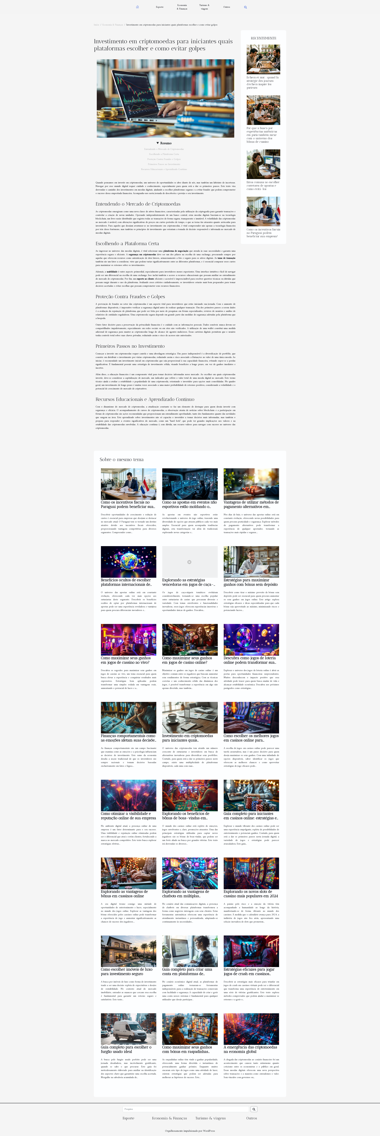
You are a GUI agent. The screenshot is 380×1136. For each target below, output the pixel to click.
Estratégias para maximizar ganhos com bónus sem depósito (251, 582)
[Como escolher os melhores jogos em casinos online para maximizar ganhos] (251, 718)
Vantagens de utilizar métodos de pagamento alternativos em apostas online (251, 506)
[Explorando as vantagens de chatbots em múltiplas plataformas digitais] (190, 873)
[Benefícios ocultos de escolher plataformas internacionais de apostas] (128, 562)
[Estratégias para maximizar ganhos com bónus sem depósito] (251, 562)
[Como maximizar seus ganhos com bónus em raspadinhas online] (190, 1029)
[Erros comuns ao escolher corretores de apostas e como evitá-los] (263, 164)
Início (96, 25)
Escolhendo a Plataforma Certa (164, 154)
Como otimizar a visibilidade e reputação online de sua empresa (128, 815)
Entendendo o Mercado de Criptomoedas (164, 149)
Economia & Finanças (182, 7)
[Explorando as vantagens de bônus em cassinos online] (128, 873)
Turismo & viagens (204, 7)
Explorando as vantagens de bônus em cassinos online (124, 893)
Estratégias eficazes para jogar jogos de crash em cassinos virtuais (249, 973)
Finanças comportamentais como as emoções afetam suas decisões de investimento (128, 740)
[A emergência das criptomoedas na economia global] (251, 1029)
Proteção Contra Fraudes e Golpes (164, 159)
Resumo (166, 143)
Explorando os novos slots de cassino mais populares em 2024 (251, 893)
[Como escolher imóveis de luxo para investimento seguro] (128, 951)
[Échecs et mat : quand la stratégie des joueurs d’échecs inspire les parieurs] (263, 59)
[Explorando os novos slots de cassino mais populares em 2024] (251, 873)
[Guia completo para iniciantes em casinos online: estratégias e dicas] (251, 795)
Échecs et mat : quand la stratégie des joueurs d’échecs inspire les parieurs (263, 82)
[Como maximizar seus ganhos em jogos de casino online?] (190, 640)
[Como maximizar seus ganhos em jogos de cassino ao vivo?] (128, 640)
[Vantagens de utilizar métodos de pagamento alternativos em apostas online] (251, 484)
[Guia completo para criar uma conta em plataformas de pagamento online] (190, 951)
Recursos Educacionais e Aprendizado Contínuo (164, 169)
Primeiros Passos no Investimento (164, 164)
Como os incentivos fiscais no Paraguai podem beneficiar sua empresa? (263, 233)
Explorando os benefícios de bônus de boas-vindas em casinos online (185, 818)
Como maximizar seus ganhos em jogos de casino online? (187, 660)
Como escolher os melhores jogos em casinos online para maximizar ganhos (251, 740)
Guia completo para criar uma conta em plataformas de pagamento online (187, 973)
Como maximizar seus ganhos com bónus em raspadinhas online (187, 1051)
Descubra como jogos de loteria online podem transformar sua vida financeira (250, 662)
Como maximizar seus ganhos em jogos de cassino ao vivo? (126, 660)
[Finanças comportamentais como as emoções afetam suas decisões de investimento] (128, 718)
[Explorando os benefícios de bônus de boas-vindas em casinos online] (190, 795)
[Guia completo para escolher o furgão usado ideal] (128, 1029)
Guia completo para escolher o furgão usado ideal (126, 1049)
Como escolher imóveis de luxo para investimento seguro (126, 971)
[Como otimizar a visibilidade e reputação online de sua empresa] (128, 795)
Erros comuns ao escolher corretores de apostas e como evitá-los (263, 186)
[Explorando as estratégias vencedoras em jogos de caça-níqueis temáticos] (190, 562)
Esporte (159, 7)
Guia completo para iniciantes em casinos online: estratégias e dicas (250, 818)
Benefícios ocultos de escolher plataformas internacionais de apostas (126, 584)
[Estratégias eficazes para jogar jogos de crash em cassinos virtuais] (251, 951)
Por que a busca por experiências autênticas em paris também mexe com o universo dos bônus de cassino (262, 134)
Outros (226, 7)
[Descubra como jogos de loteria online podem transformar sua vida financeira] (251, 640)
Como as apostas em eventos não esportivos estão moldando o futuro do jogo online (189, 506)
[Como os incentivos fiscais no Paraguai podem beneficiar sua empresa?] (263, 211)
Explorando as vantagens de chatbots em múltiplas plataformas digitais (185, 896)
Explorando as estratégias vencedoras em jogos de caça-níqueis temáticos (188, 584)
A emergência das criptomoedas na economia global (250, 1049)
